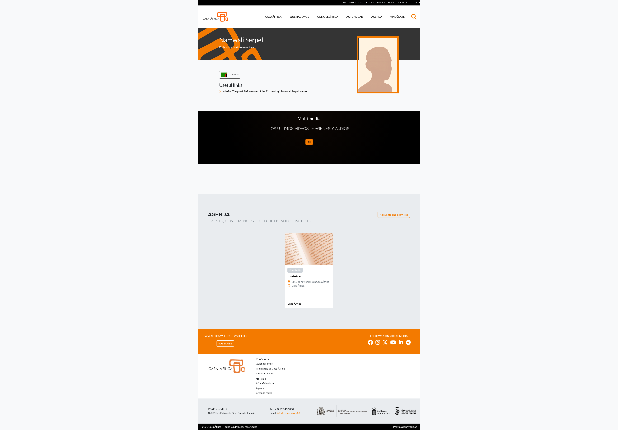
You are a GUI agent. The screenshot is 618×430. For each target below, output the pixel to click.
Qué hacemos (299, 16)
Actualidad (354, 16)
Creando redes (264, 392)
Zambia (234, 74)
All (309, 141)
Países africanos (265, 373)
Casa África (273, 16)
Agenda (376, 16)
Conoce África (327, 16)
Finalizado (295, 270)
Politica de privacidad (405, 426)
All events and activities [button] (394, 214)
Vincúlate (397, 16)
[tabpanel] (309, 270)
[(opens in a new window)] (370, 342)
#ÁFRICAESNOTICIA (376, 2)
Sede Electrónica (397, 2)
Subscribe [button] (225, 343)
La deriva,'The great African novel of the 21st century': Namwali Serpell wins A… (265, 91)
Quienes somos (264, 363)
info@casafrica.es (287, 412)
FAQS (361, 2)
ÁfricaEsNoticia (265, 383)
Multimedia (349, 2)
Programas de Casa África (270, 368)
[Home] (216, 17)
